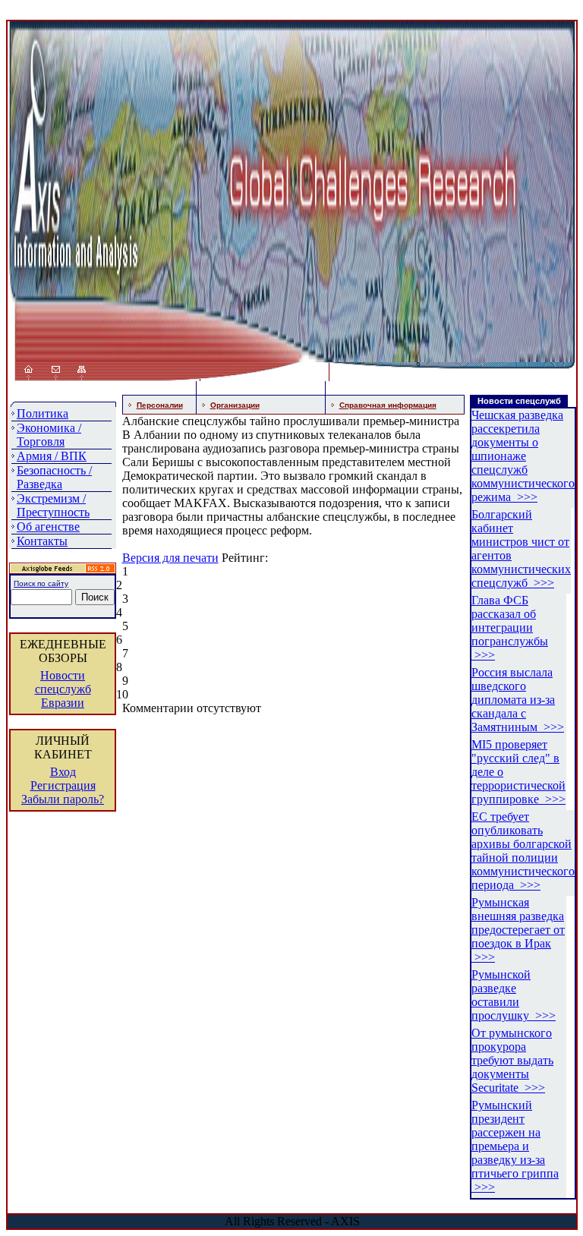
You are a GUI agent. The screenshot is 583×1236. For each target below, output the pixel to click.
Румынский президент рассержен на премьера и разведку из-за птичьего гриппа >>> (515, 1146)
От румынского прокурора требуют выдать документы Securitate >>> (512, 1060)
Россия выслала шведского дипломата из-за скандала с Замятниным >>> (517, 699)
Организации (235, 405)
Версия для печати (170, 557)
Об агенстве (48, 526)
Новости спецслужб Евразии (63, 689)
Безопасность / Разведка (54, 477)
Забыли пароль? (62, 799)
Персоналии (160, 405)
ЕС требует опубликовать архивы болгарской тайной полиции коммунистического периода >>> (523, 850)
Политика (42, 413)
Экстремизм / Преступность (53, 505)
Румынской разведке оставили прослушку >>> (513, 995)
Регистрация (63, 785)
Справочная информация (387, 405)
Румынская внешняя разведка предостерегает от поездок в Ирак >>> (518, 929)
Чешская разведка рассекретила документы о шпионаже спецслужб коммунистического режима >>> (523, 455)
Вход (63, 771)
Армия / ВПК (52, 455)
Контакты (42, 540)
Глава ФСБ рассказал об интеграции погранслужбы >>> (509, 627)
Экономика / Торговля (49, 434)
